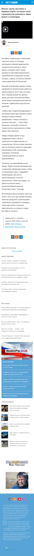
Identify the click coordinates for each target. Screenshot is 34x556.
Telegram (18, 224)
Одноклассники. (20, 227)
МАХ (12, 224)
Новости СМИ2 (17, 251)
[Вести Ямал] (13, 3)
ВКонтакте (9, 227)
